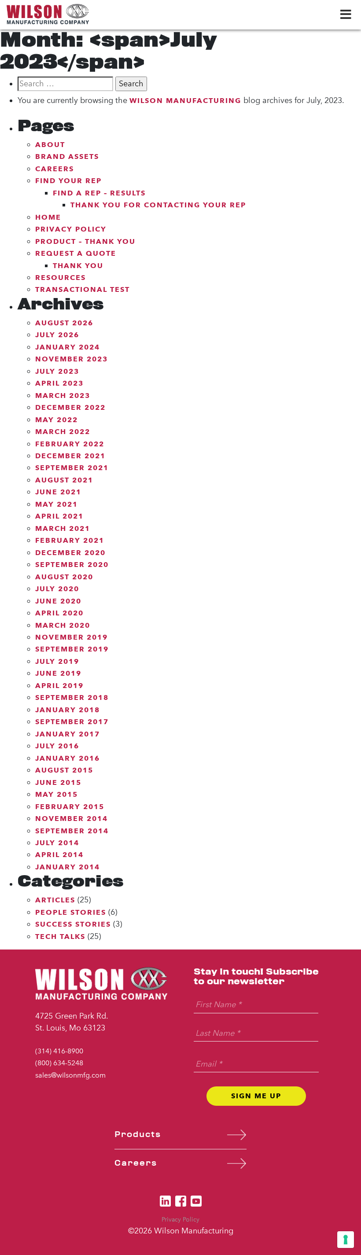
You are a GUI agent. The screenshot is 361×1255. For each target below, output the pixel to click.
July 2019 (57, 661)
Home (48, 217)
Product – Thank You (85, 241)
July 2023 (57, 371)
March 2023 (62, 395)
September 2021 (72, 468)
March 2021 (62, 528)
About (50, 144)
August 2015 (64, 770)
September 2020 (72, 564)
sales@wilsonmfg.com (70, 1075)
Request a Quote (75, 253)
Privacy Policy (71, 229)
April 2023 (59, 383)
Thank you (78, 265)
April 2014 (59, 854)
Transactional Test (82, 289)
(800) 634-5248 (59, 1063)
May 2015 (56, 794)
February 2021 (69, 540)
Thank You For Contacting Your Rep (158, 205)
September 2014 (72, 831)
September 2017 (72, 722)
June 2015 (58, 782)
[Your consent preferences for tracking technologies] (345, 1239)
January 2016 (67, 758)
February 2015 (69, 806)
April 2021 (59, 516)
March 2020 (62, 625)
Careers (54, 169)
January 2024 (67, 347)
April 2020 (59, 613)
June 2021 (58, 492)
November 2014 (71, 818)
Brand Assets (67, 156)
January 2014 (67, 867)
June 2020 (58, 601)
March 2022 (62, 431)
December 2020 (70, 552)
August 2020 (64, 577)
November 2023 (71, 359)
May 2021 (56, 504)
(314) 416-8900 (59, 1051)
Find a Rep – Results (99, 193)
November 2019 (71, 637)
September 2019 (72, 649)
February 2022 (69, 444)
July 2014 (57, 843)
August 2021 (64, 480)
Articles (55, 900)
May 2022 (56, 420)
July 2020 (57, 589)
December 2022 (70, 407)
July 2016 (57, 746)
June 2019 (58, 673)
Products (137, 1134)
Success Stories (73, 924)
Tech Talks (60, 936)
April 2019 (59, 685)
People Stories (70, 912)
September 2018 (72, 697)
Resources (60, 277)
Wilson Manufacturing (185, 100)
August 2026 (64, 323)
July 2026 (57, 335)
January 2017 (67, 734)
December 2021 (70, 456)
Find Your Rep (68, 181)
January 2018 (67, 710)
